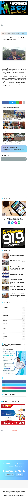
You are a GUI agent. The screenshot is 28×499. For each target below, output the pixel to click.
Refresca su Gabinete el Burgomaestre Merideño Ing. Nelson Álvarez (17, 274)
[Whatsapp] (19, 222)
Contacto (17, 484)
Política (4, 331)
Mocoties (5, 320)
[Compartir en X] (12, 102)
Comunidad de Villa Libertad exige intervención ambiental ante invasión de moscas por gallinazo (19, 143)
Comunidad (5, 307)
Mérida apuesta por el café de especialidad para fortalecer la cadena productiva (17, 295)
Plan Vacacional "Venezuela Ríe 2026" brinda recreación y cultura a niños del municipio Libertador (19, 120)
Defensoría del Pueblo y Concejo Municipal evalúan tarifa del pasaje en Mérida (8, 131)
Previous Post (20, 159)
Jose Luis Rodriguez (20, 495)
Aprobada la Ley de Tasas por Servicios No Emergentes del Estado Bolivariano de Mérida (17, 268)
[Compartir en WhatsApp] (17, 102)
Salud (4, 333)
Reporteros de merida (10, 147)
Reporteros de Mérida (15, 491)
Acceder (4, 484)
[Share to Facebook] (5, 102)
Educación (5, 315)
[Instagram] (15, 222)
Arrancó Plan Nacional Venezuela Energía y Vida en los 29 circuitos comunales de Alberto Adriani (8, 143)
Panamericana (6, 325)
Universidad (5, 339)
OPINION (5, 323)
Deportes (5, 312)
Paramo (4, 328)
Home (3, 33)
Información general (10, 33)
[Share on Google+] (20, 102)
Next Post (6, 155)
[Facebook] (9, 222)
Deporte (5, 310)
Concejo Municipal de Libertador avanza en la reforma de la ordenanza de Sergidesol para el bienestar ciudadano (19, 132)
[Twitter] (12, 222)
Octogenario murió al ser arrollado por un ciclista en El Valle (17, 255)
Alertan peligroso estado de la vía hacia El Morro (7, 119)
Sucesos (5, 336)
